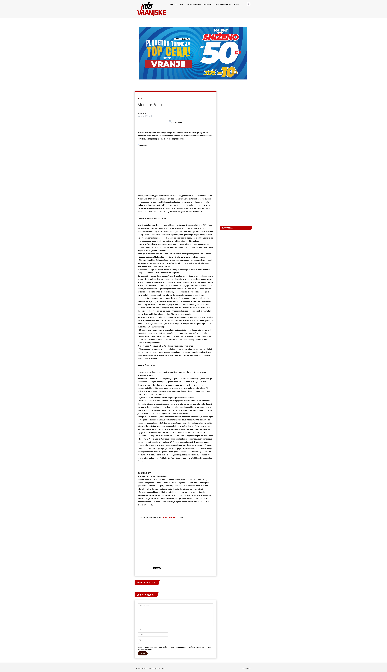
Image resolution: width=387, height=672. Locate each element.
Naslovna (173, 4)
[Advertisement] (175, 171)
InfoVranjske (146, 669)
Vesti (182, 4)
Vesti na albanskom (223, 4)
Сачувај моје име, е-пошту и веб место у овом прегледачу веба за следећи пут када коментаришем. (174, 648)
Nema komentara (146, 582)
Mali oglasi (208, 4)
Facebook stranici (169, 517)
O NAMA (236, 4)
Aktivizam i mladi (194, 4)
